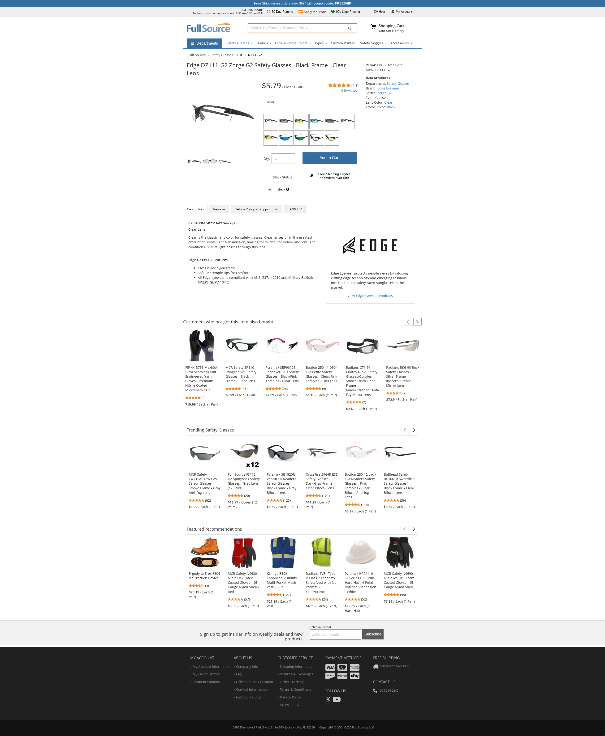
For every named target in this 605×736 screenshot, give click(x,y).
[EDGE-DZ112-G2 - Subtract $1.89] (301, 121)
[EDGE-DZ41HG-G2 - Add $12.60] (301, 138)
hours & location (254, 682)
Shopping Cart (391, 25)
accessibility (289, 704)
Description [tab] (195, 209)
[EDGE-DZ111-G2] (271, 121)
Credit (315, 12)
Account (404, 11)
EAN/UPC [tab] (294, 209)
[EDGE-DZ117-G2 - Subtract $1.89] (332, 121)
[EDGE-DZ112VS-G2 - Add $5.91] (271, 138)
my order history (206, 674)
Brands (262, 43)
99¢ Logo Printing (347, 11)
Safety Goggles (371, 43)
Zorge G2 (384, 93)
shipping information (297, 666)
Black (391, 107)
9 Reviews (349, 90)
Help (381, 11)
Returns (282, 11)
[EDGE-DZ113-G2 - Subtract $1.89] (316, 121)
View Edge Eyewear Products (370, 295)
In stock (279, 189)
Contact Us (384, 682)
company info (247, 666)
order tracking (292, 682)
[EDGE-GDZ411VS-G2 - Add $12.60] (316, 138)
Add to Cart (330, 158)
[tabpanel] (310, 154)
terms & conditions (295, 689)
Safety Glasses (238, 43)
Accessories (399, 43)
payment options (206, 682)
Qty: (267, 158)
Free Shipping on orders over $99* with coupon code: (302, 3)
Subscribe (372, 634)
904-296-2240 (251, 10)
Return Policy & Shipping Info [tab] (256, 209)
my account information (212, 666)
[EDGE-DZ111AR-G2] (286, 121)
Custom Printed (343, 43)
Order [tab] (270, 102)
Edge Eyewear (388, 88)
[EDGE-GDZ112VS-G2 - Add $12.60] (332, 138)
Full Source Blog (248, 697)
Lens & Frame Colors (291, 43)
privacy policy (290, 697)
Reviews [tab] (219, 209)
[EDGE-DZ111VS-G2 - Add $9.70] (347, 121)
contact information (252, 689)
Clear (388, 102)
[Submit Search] (349, 28)
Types (319, 43)
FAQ (239, 674)
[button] (408, 322)
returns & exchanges (296, 674)
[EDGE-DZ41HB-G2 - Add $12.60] (286, 138)
